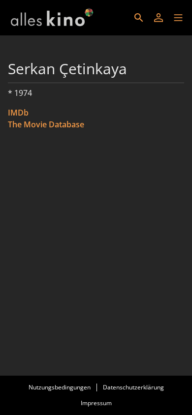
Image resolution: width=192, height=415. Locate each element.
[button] (178, 18)
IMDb (18, 112)
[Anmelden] (158, 18)
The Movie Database (46, 124)
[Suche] (139, 18)
